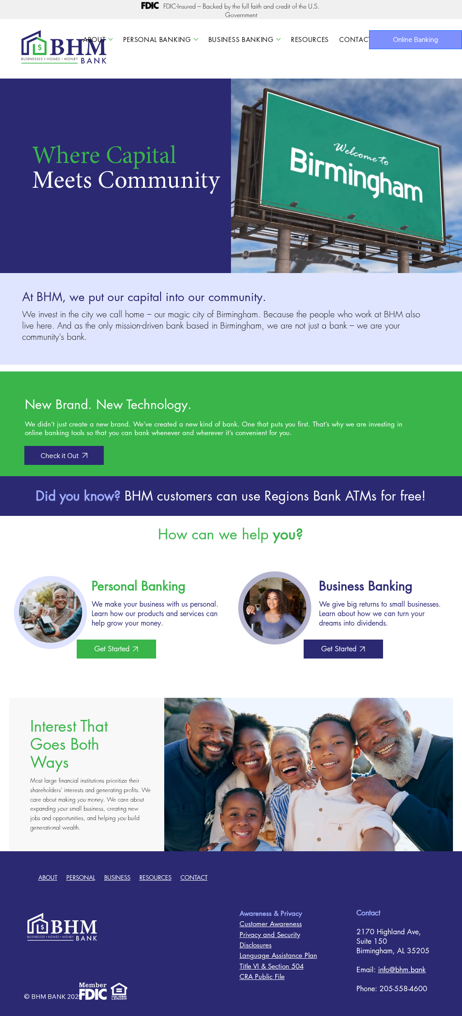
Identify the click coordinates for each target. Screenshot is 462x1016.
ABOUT (47, 877)
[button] (446, 262)
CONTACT (194, 877)
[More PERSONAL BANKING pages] (196, 39)
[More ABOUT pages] (110, 39)
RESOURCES (155, 877)
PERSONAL (80, 877)
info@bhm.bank (402, 969)
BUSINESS (117, 877)
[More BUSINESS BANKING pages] (278, 39)
